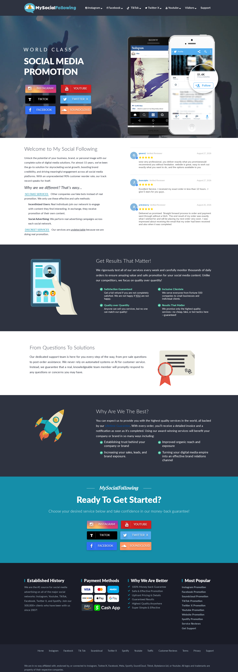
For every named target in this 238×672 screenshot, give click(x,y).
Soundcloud (96, 651)
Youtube (173, 7)
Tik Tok (82, 651)
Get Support (189, 628)
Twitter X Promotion (193, 605)
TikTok (135, 7)
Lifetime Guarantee (117, 426)
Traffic (150, 651)
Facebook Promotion (194, 592)
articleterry (144, 205)
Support (205, 7)
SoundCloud (79, 110)
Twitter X (153, 7)
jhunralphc (143, 180)
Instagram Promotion (194, 587)
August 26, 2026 (204, 205)
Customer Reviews (168, 651)
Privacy (197, 651)
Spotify (125, 651)
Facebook (114, 7)
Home (41, 651)
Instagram (94, 7)
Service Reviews (191, 623)
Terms (185, 651)
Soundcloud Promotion (195, 596)
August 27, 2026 (204, 153)
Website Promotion (193, 614)
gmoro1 (142, 153)
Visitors (189, 7)
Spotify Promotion (192, 619)
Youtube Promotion (193, 610)
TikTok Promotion (192, 601)
